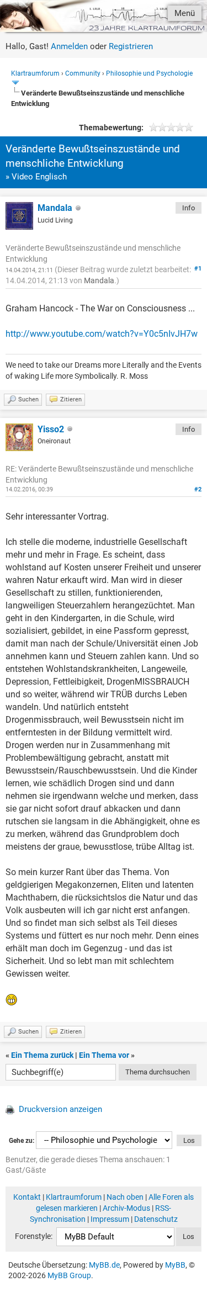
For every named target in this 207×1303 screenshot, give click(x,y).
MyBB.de (104, 1264)
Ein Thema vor (104, 1055)
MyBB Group (69, 1275)
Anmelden (69, 46)
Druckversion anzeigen (60, 1109)
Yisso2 (51, 429)
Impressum (110, 1219)
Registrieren (131, 46)
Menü (184, 13)
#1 (197, 268)
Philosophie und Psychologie (149, 73)
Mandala (55, 208)
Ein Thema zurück (42, 1055)
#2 (197, 489)
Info (188, 208)
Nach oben (125, 1197)
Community (82, 73)
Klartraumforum (35, 73)
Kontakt (27, 1197)
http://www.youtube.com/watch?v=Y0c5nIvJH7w (102, 334)
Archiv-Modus (126, 1208)
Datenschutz (156, 1219)
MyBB (175, 1264)
